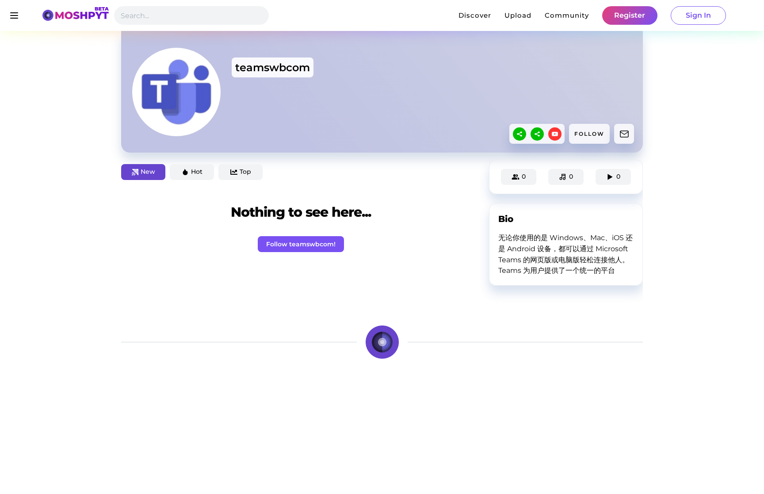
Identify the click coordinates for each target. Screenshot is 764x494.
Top (245, 172)
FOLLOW (589, 133)
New (148, 172)
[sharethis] (519, 134)
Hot (196, 172)
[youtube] (555, 134)
